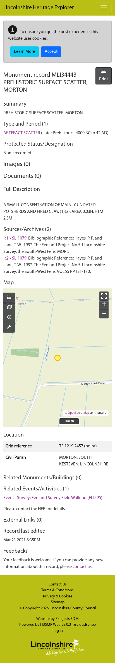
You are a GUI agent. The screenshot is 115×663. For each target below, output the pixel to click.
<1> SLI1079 (15, 238)
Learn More (24, 51)
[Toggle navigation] (104, 7)
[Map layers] (9, 298)
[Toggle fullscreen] (104, 296)
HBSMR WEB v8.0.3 (56, 625)
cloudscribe (86, 625)
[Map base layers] (9, 308)
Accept (51, 51)
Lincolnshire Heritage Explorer (38, 8)
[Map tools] (9, 327)
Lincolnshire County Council (72, 608)
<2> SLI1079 (15, 258)
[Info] (9, 318)
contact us (82, 567)
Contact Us (58, 584)
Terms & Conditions (57, 590)
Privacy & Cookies (57, 596)
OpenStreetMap (78, 413)
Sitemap (57, 602)
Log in (57, 631)
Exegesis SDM (67, 619)
